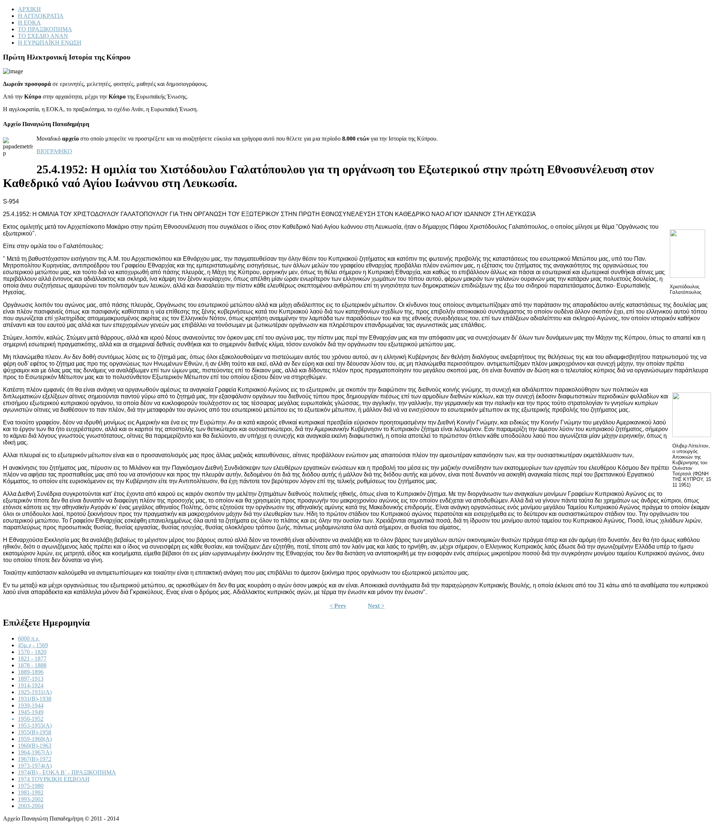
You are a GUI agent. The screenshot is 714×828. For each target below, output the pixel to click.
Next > (376, 606)
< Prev (337, 606)
